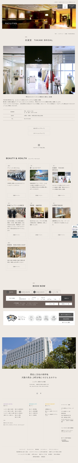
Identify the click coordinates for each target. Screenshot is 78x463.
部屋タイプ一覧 (65, 303)
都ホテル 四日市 (18, 411)
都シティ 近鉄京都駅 (33, 411)
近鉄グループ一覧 (43, 454)
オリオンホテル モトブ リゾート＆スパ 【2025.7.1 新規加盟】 (67, 420)
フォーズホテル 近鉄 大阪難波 (67, 427)
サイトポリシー (44, 449)
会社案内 (50, 454)
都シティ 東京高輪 (33, 409)
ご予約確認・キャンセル (19, 303)
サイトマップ (22, 449)
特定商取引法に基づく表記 (22, 451)
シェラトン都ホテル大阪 (8, 411)
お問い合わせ (34, 454)
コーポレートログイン (32, 303)
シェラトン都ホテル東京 (8, 409)
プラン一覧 (52, 303)
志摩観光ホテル (48, 409)
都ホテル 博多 (18, 417)
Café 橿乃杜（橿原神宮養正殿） (65, 441)
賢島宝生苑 (63, 413)
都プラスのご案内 (66, 322)
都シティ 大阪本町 (33, 415)
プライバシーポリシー (53, 449)
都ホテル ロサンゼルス (8, 422)
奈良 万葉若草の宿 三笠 (66, 415)
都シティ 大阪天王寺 (33, 413)
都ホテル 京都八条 (18, 413)
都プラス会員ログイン (60, 6)
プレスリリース (30, 449)
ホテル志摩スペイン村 (65, 411)
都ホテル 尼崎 (18, 415)
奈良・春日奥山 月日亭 (65, 417)
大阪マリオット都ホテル (8, 415)
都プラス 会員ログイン (66, 314)
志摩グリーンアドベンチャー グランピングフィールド (67, 431)
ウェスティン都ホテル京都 (9, 413)
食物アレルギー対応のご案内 (55, 451)
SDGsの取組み (57, 454)
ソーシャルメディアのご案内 (24, 454)
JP (54, 6)
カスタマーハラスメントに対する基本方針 (38, 451)
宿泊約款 (37, 449)
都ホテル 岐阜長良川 (19, 409)
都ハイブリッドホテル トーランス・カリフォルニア (14, 424)
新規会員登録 (66, 318)
